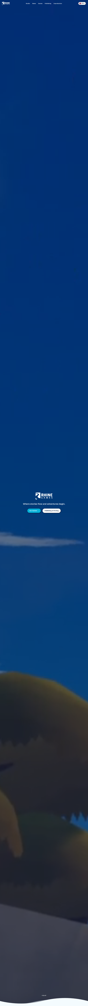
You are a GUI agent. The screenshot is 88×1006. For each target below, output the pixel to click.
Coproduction (58, 3)
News (34, 3)
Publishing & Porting (52, 510)
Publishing (48, 3)
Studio (28, 3)
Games (40, 3)
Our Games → (34, 510)
